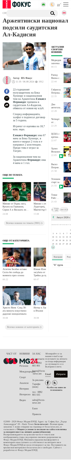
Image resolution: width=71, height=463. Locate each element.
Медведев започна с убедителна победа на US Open (57, 62)
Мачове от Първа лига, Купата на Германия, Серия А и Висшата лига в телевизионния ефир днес (15, 207)
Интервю (24, 388)
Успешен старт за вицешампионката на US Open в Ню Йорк (57, 181)
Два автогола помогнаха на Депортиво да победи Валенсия (57, 106)
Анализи (24, 383)
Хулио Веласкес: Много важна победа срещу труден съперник (56, 150)
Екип (35, 408)
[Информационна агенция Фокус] (47, 382)
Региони (23, 366)
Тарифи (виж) (36, 385)
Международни (25, 371)
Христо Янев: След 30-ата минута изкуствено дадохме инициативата (14, 310)
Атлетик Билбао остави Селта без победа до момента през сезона (15, 272)
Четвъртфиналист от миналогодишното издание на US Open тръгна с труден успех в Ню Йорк (57, 121)
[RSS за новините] (54, 382)
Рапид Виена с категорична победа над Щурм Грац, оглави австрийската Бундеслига (57, 77)
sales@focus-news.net (38, 401)
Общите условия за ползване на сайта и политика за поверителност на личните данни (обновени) (35, 430)
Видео (22, 400)
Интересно (25, 394)
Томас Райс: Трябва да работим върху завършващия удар (57, 196)
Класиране (58, 257)
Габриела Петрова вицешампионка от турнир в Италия (57, 91)
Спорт (22, 377)
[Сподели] (6, 105)
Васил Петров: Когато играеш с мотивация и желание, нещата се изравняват (57, 166)
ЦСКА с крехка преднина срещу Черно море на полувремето (57, 135)
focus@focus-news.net (38, 372)
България (24, 360)
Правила (36, 414)
